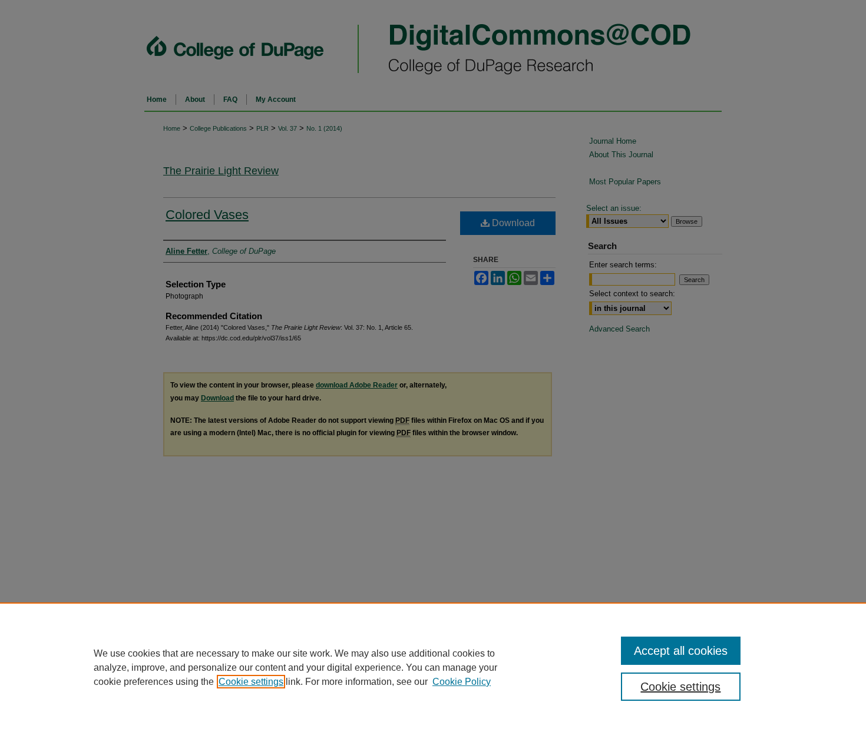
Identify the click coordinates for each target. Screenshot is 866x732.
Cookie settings (251, 682)
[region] (433, 667)
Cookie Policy (461, 682)
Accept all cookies (681, 650)
